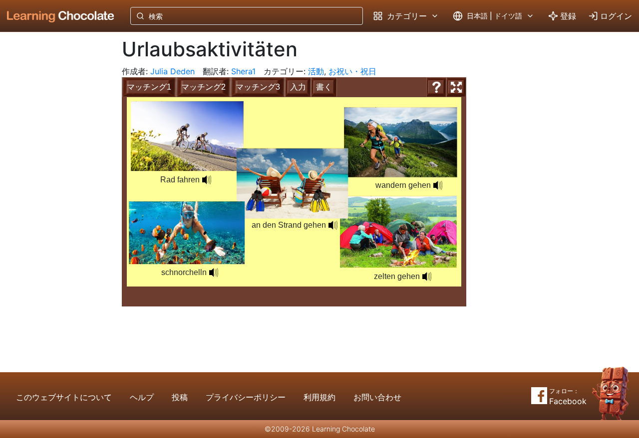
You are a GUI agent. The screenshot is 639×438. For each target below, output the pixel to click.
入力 (298, 87)
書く (324, 87)
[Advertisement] (53, 196)
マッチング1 (149, 87)
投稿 (180, 397)
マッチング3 (258, 87)
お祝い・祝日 (352, 71)
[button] (438, 185)
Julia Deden (172, 71)
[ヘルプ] (436, 87)
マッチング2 (203, 87)
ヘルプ (142, 397)
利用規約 (319, 397)
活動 (316, 71)
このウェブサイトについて (64, 397)
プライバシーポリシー (246, 397)
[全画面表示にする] (456, 87)
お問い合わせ (377, 397)
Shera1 (243, 71)
